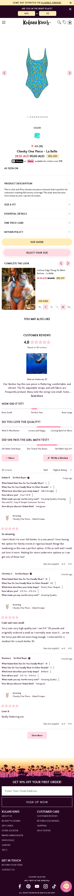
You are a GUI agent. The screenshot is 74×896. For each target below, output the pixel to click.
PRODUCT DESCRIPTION (18, 183)
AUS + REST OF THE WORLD (35, 880)
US (47, 13)
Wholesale (8, 840)
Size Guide (37, 242)
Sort (46, 470)
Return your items (12, 865)
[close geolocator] (70, 9)
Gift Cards (7, 825)
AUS (26, 13)
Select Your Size (37, 252)
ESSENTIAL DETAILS (15, 213)
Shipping (41, 825)
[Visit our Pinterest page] (28, 886)
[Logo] (37, 22)
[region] (37, 363)
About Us (7, 816)
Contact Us (8, 869)
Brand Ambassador (12, 835)
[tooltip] (46, 379)
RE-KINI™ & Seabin (11, 821)
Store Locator (10, 830)
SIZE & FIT (10, 204)
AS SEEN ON (11, 168)
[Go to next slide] (69, 73)
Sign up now (37, 802)
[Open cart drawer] (70, 22)
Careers (6, 845)
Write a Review (61, 458)
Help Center (43, 830)
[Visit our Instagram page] (45, 886)
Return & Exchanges (48, 821)
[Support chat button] (66, 886)
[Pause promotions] (70, 2)
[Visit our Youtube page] (37, 886)
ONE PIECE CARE (14, 222)
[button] (36, 363)
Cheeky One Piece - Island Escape (29, 519)
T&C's (4, 850)
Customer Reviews (47, 816)
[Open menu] (4, 22)
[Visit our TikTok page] (54, 886)
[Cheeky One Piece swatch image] (37, 136)
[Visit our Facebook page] (19, 886)
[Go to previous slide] (4, 73)
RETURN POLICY (13, 232)
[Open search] (59, 22)
